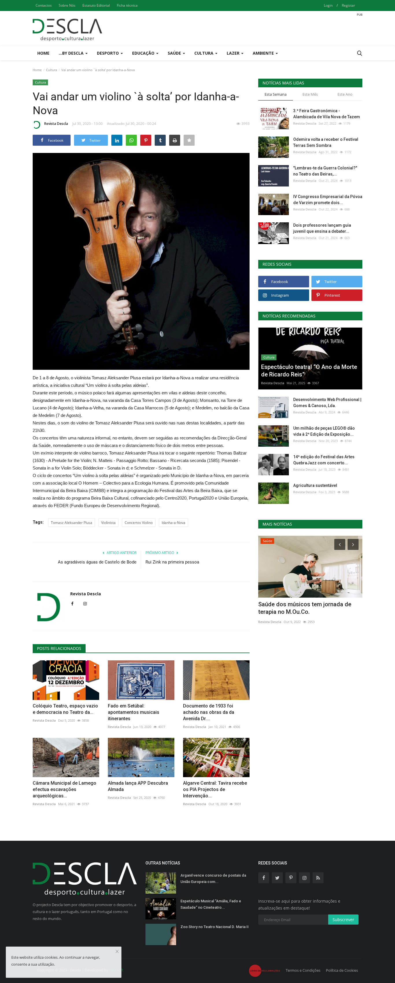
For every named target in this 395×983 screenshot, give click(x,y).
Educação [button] (144, 53)
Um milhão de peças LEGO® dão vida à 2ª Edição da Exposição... (324, 431)
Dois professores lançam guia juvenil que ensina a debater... (322, 228)
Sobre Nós (67, 5)
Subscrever (343, 919)
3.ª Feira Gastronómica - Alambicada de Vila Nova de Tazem (326, 113)
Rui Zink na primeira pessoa (172, 562)
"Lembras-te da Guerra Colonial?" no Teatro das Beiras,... (325, 171)
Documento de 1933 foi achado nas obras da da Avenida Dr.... (208, 712)
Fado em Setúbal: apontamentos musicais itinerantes (133, 712)
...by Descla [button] (72, 53)
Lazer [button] (234, 53)
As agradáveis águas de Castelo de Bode (97, 562)
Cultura (51, 70)
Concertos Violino (139, 522)
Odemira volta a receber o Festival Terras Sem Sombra (325, 142)
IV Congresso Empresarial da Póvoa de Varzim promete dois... (327, 199)
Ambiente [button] (264, 53)
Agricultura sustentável (315, 485)
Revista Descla (56, 123)
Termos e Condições (303, 970)
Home (43, 53)
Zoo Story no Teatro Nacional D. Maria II (214, 927)
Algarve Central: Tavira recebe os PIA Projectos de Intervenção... (215, 789)
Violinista (108, 522)
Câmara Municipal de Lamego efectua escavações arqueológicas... (64, 789)
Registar (348, 5)
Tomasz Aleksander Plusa (71, 522)
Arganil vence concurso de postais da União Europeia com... (213, 878)
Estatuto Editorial (96, 5)
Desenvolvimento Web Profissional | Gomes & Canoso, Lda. (327, 402)
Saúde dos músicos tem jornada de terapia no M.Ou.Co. (304, 608)
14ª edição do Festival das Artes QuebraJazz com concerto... (324, 459)
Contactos (44, 5)
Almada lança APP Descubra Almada (138, 786)
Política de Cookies (342, 970)
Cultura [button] (204, 53)
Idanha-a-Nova (173, 522)
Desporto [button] (108, 53)
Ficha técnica (127, 5)
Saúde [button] (175, 53)
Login (328, 5)
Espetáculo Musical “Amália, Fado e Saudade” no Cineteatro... (210, 904)
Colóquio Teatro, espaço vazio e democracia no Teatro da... (65, 709)
